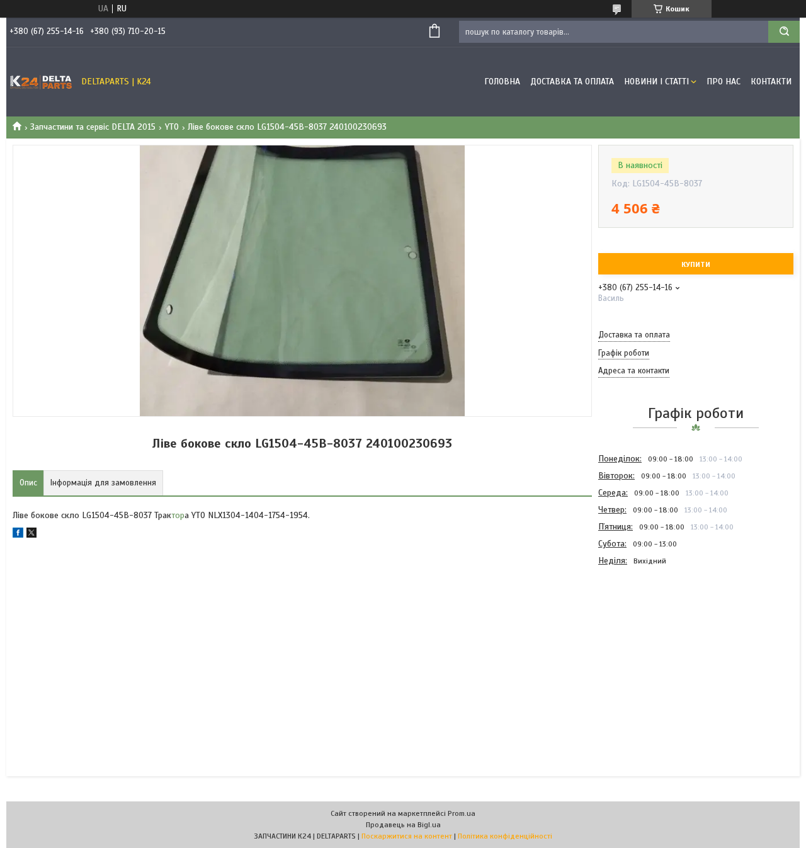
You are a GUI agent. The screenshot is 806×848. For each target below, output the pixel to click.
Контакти (771, 81)
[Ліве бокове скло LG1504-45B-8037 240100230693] (642, 637)
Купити (695, 264)
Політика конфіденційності (505, 836)
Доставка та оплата (572, 81)
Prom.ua (461, 813)
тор (177, 515)
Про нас (724, 81)
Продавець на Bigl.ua (403, 824)
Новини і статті (656, 81)
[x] (31, 534)
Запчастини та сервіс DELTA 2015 (93, 127)
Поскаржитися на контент (406, 836)
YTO (172, 127)
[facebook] (18, 534)
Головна (502, 81)
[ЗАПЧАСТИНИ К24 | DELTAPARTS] (40, 81)
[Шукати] (784, 32)
